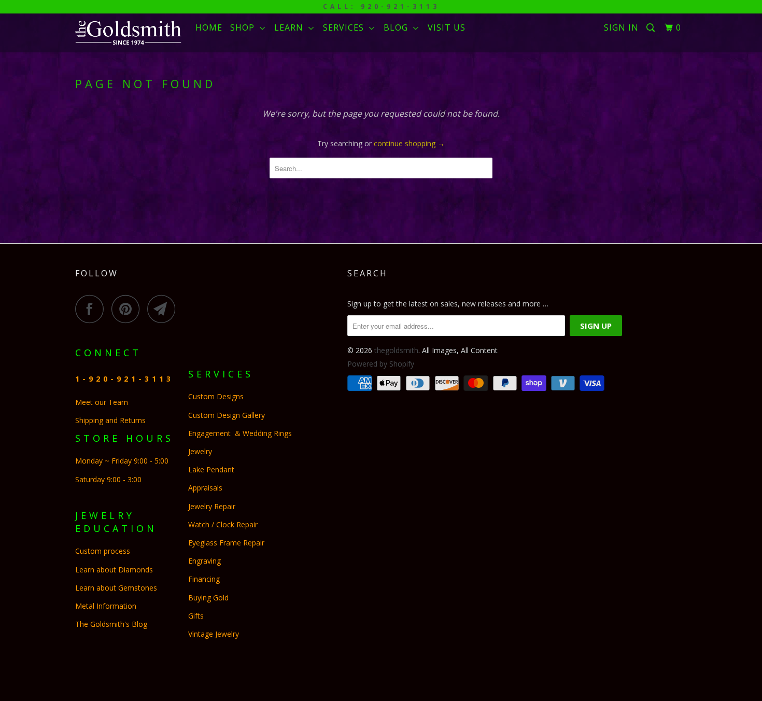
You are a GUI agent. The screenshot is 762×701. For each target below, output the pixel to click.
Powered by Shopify (380, 364)
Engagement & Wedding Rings (240, 433)
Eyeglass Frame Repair (226, 543)
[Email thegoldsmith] (164, 309)
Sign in (621, 27)
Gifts (196, 616)
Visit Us (446, 27)
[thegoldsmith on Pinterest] (128, 309)
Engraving (204, 561)
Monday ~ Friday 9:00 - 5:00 (123, 461)
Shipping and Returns (110, 420)
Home (208, 27)
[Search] (651, 27)
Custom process (102, 551)
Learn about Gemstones (116, 588)
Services (346, 27)
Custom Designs (218, 396)
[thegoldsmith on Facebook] (92, 309)
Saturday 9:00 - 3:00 (108, 479)
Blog (398, 27)
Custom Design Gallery (226, 415)
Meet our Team (101, 402)
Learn (291, 27)
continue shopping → (409, 143)
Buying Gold (208, 597)
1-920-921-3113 (124, 379)
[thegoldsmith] (128, 33)
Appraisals (205, 488)
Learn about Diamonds (114, 569)
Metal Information (105, 606)
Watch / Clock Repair (223, 524)
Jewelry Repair (211, 506)
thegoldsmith (396, 350)
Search (367, 273)
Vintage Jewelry (213, 634)
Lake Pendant (211, 469)
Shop (245, 27)
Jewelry (200, 451)
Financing (205, 579)
